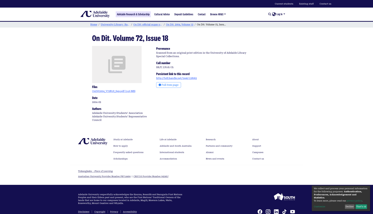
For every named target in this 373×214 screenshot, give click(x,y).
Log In (280, 14)
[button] (273, 14)
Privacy (114, 212)
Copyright (99, 212)
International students (172, 152)
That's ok (361, 206)
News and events (215, 159)
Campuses (257, 152)
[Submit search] (269, 14)
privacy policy (354, 201)
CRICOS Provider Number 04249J (150, 176)
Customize (319, 206)
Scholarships (120, 159)
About (255, 139)
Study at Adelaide (123, 139)
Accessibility (130, 212)
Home (93, 24)
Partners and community (219, 146)
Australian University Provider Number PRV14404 (104, 176)
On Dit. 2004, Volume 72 (179, 24)
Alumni (210, 152)
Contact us (325, 4)
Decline (350, 206)
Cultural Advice (162, 14)
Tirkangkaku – (95, 171)
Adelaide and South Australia (176, 146)
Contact (202, 14)
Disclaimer (83, 212)
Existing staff (306, 4)
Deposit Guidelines (183, 14)
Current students (284, 4)
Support (256, 146)
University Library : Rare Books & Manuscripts (115, 24)
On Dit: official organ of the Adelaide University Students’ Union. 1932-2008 (147, 24)
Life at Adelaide (168, 139)
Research (211, 139)
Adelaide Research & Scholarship (133, 14)
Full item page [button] (169, 85)
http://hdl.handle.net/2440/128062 (176, 78)
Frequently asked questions (128, 152)
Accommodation (168, 159)
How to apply (120, 146)
